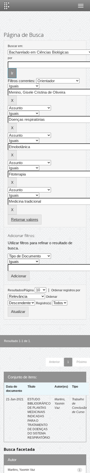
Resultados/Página (21, 290)
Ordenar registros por (65, 290)
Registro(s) (43, 303)
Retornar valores (24, 219)
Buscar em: (15, 46)
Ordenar (51, 296)
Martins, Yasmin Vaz (59, 404)
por (10, 58)
